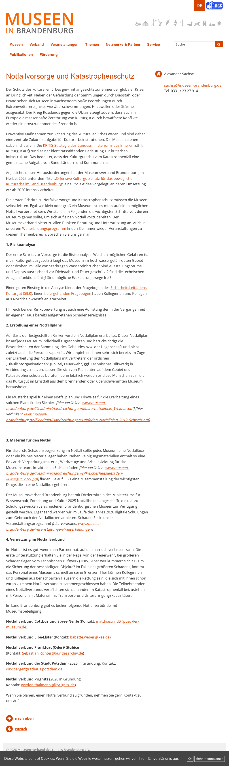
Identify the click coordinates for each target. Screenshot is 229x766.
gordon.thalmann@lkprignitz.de (48, 684)
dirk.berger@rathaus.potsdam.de (34, 669)
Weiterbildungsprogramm (44, 228)
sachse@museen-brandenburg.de (192, 85)
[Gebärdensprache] (214, 6)
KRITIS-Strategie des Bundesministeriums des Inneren (88, 145)
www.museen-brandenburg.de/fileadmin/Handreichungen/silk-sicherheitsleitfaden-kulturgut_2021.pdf (67, 473)
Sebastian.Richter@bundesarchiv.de (52, 653)
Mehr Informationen (209, 758)
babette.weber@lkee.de (90, 637)
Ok (190, 758)
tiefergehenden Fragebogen (67, 293)
